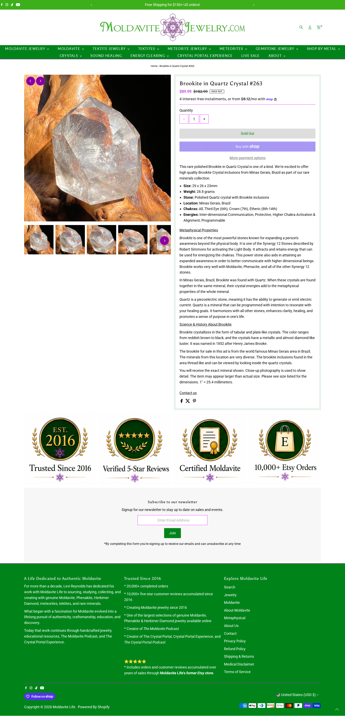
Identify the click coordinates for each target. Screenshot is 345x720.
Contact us (188, 393)
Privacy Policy (235, 641)
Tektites (147, 49)
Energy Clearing (148, 56)
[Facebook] (2, 5)
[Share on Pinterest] (194, 402)
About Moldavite (237, 610)
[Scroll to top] (337, 709)
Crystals (69, 56)
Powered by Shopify (94, 707)
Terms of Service (237, 672)
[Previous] (91, 4)
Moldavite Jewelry (25, 49)
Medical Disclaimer (239, 664)
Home (154, 65)
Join (172, 533)
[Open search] (301, 27)
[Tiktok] (12, 5)
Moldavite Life (64, 707)
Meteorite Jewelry (188, 49)
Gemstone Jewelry (275, 49)
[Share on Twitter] (188, 402)
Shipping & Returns (239, 656)
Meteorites (232, 49)
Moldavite (69, 49)
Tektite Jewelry (109, 49)
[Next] (253, 4)
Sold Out (247, 133)
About (276, 56)
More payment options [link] (248, 158)
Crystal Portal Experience (205, 56)
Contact (230, 633)
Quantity (186, 110)
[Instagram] (6, 5)
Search (229, 587)
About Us (231, 626)
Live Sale (250, 56)
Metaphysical (234, 618)
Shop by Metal (322, 49)
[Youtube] (18, 5)
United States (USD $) (298, 695)
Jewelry (230, 595)
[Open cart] (319, 27)
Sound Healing (106, 56)
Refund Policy (235, 649)
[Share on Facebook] (181, 402)
